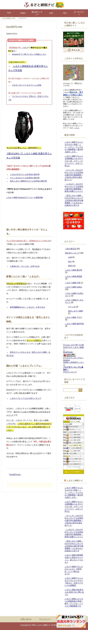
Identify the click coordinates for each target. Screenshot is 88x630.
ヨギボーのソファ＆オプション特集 (26, 85)
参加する (81, 468)
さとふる (72, 307)
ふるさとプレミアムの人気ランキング (25, 398)
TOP (9, 13)
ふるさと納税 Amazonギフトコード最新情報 (24, 198)
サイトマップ (44, 619)
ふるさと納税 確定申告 (74, 324)
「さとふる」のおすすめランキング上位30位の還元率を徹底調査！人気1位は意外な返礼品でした (74, 175)
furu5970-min (15, 475)
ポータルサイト (79, 13)
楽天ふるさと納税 (75, 311)
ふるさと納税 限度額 (73, 276)
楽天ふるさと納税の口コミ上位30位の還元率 (28, 181)
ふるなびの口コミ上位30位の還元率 (25, 174)
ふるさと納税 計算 (72, 283)
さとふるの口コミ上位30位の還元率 (25, 178)
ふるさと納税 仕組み (73, 287)
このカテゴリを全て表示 (74, 466)
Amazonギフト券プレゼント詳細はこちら (29, 54)
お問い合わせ (26, 619)
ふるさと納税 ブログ (73, 317)
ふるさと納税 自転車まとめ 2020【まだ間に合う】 (74, 592)
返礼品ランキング (37, 13)
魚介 (65, 13)
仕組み (23, 13)
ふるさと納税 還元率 (73, 270)
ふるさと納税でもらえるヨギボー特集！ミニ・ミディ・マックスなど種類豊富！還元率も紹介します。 (74, 147)
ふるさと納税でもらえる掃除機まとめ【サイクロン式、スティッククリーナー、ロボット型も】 (74, 161)
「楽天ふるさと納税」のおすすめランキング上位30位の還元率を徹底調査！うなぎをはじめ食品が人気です (74, 200)
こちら (76, 128)
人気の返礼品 (70, 249)
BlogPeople (68, 352)
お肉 (51, 13)
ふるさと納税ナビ (74, 480)
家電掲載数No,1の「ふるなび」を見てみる (27, 307)
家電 (70, 266)
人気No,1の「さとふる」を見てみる (25, 266)
